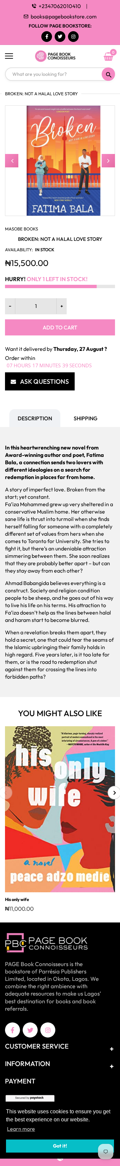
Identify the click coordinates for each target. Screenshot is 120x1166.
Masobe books (21, 228)
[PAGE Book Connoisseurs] (60, 56)
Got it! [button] (60, 1146)
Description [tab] (35, 418)
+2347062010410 (60, 6)
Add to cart (60, 327)
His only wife (17, 899)
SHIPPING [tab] (85, 418)
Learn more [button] (21, 1128)
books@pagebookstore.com (64, 16)
